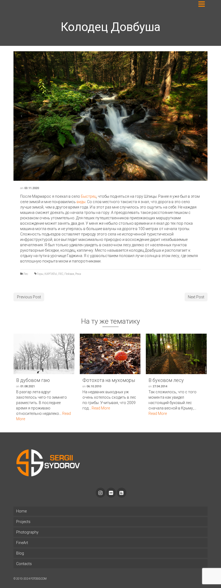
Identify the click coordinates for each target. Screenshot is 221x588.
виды (81, 202)
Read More (101, 408)
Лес (25, 273)
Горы (40, 273)
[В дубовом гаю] (43, 354)
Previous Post (29, 297)
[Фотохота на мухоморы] (110, 354)
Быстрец (88, 196)
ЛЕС (60, 273)
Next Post (196, 297)
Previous (21, 116)
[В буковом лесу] (176, 354)
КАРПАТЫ (50, 273)
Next (199, 116)
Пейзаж (69, 273)
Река (78, 273)
